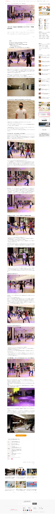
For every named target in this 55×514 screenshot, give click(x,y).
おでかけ (47, 45)
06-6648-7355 (13, 455)
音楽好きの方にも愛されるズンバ (14, 45)
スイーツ (44, 45)
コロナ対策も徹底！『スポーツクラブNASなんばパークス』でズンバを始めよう (19, 47)
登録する (34, 503)
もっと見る (48, 43)
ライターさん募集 (41, 508)
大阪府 (47, 38)
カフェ (43, 46)
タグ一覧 (34, 507)
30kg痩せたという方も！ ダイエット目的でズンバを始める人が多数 (18, 44)
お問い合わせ (35, 508)
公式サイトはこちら (21, 435)
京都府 (40, 35)
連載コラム (24, 508)
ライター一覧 (40, 507)
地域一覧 (29, 507)
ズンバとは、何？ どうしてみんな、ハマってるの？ (16, 43)
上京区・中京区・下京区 (42, 38)
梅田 (47, 35)
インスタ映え (45, 48)
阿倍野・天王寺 (45, 33)
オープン (40, 46)
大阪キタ (44, 35)
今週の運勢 (46, 46)
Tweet (33, 36)
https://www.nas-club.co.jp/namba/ (15, 457)
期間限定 (40, 45)
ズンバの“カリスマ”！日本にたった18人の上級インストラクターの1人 (18, 42)
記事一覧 (24, 507)
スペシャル (29, 508)
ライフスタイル (8, 3)
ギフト (48, 48)
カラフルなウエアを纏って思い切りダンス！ (15, 46)
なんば (40, 33)
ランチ (40, 49)
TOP (5, 3)
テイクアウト (40, 48)
